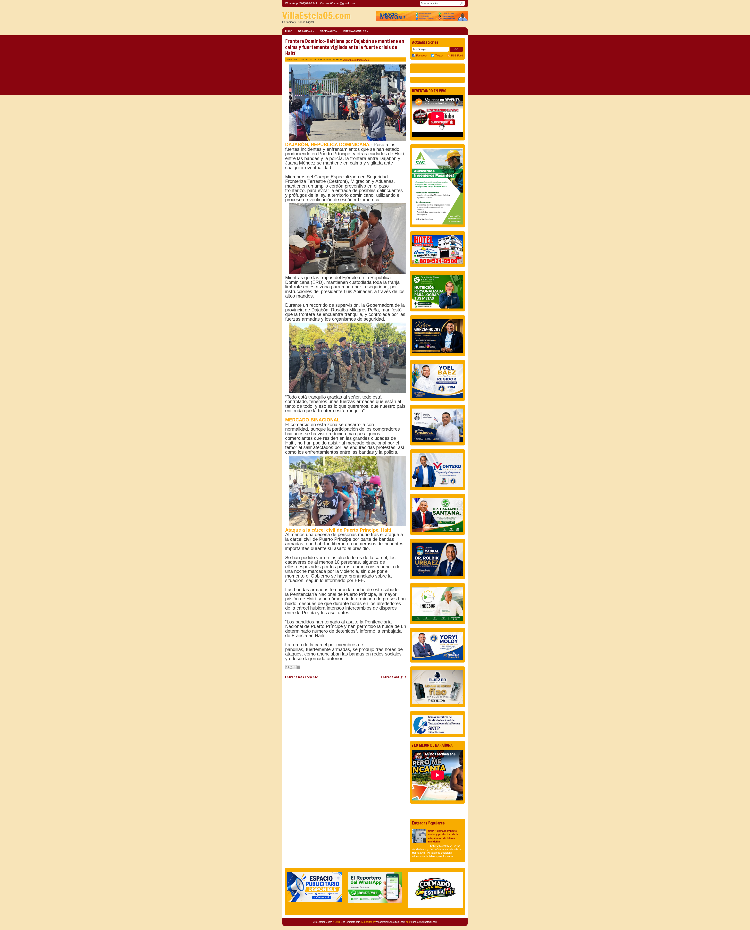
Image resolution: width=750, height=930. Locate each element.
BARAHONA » (306, 31)
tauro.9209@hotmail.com (424, 922)
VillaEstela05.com (316, 15)
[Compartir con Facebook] (298, 667)
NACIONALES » (329, 31)
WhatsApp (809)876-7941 (301, 3)
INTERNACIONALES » (355, 31)
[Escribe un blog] (291, 667)
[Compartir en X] (295, 667)
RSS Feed (457, 55)
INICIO (288, 31)
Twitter (439, 55)
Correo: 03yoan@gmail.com (337, 3)
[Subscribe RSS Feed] (449, 55)
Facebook (421, 55)
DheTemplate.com (350, 922)
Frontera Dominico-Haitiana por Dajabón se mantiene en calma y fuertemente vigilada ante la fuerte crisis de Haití (344, 47)
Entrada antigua (393, 677)
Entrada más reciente (301, 677)
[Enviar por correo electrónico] (287, 667)
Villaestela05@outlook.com (390, 922)
